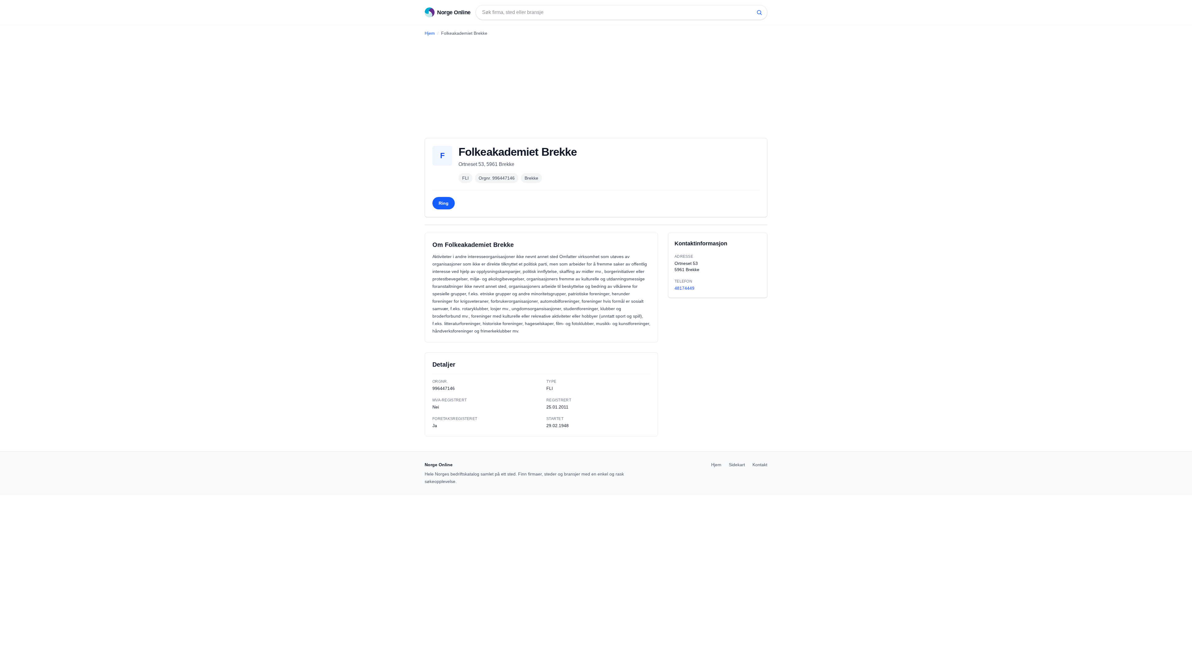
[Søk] (759, 12)
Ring (444, 203)
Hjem (430, 33)
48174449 (684, 288)
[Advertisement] (596, 84)
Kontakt (759, 464)
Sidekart (737, 464)
